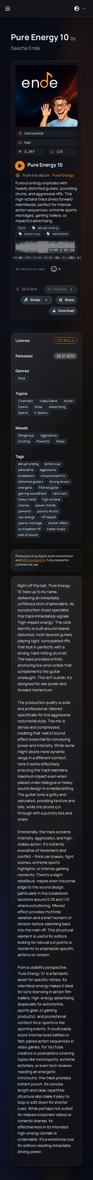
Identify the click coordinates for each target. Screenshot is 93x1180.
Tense (60, 441)
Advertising (57, 407)
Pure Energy (63, 175)
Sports (23, 412)
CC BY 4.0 (65, 340)
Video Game (48, 401)
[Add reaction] (56, 269)
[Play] (20, 166)
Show (38, 407)
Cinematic (25, 401)
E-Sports (41, 412)
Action (68, 401)
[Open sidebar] (7, 8)
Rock (21, 378)
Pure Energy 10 (45, 164)
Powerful (42, 441)
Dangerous (26, 435)
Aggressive (48, 435)
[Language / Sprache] (80, 8)
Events (23, 407)
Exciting (24, 441)
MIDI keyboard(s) (33, 560)
